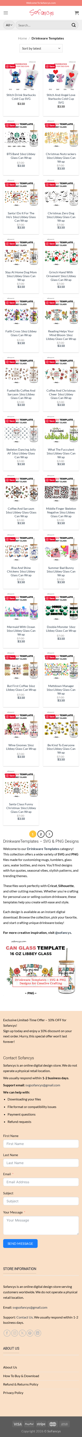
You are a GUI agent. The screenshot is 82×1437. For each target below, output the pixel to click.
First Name (11, 1136)
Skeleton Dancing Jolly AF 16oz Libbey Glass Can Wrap (21, 453)
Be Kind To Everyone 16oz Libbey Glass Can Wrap (60, 748)
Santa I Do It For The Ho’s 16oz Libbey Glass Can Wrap (21, 216)
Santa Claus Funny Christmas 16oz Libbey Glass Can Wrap (21, 807)
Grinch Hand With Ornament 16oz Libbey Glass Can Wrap (61, 276)
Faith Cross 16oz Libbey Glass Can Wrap (21, 333)
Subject (8, 1193)
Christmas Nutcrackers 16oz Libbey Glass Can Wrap (61, 157)
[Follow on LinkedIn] (37, 1333)
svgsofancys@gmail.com (42, 1085)
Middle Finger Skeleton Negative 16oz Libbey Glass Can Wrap (61, 512)
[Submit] (74, 25)
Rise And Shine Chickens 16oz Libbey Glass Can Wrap (21, 571)
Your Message (13, 1212)
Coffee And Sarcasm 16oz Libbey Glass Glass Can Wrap (21, 512)
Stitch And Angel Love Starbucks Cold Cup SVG (61, 98)
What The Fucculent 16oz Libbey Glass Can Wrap (60, 453)
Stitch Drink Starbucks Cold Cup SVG (21, 96)
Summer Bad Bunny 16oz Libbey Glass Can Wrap (60, 571)
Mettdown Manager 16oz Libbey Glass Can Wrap (60, 689)
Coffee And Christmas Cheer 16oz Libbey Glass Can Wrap (60, 394)
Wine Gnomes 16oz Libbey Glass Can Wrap (21, 747)
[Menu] (5, 13)
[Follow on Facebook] (7, 1333)
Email (7, 1174)
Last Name (10, 1155)
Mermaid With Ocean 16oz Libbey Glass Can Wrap (21, 630)
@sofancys (63, 932)
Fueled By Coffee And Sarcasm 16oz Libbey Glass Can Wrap (21, 394)
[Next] (49, 834)
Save (12, 66)
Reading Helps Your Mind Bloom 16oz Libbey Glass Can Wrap (61, 335)
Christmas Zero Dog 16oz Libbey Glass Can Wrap (60, 216)
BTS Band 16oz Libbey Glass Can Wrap (21, 155)
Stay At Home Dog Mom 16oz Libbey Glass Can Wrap (21, 276)
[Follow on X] (22, 1333)
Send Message (20, 1243)
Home (22, 38)
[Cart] (77, 12)
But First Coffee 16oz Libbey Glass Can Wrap (21, 687)
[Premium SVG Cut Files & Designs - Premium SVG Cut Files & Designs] (41, 12)
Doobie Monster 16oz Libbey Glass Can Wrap (61, 628)
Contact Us (24, 1317)
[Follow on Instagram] (14, 1333)
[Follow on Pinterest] (29, 1333)
